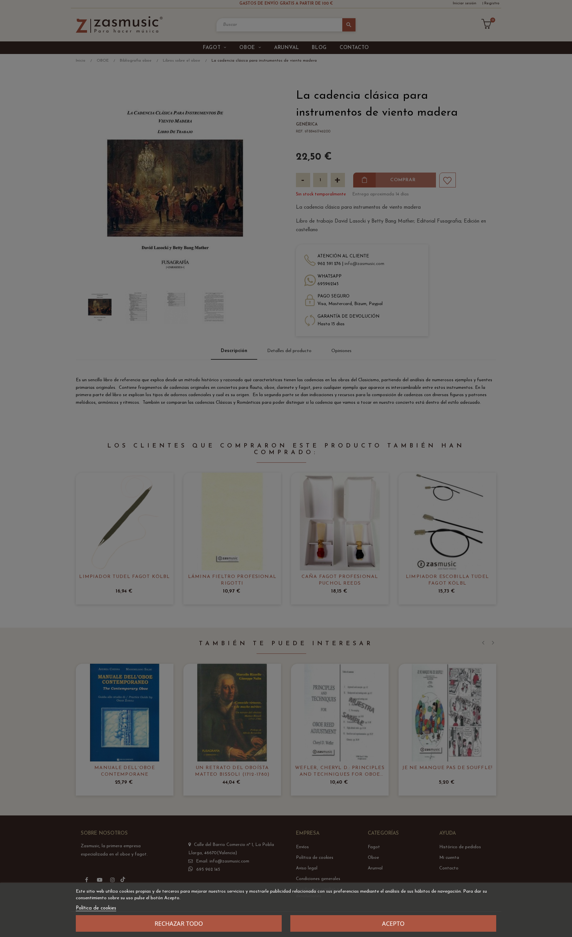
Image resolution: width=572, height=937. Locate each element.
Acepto (393, 923)
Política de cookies (96, 908)
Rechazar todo (179, 923)
